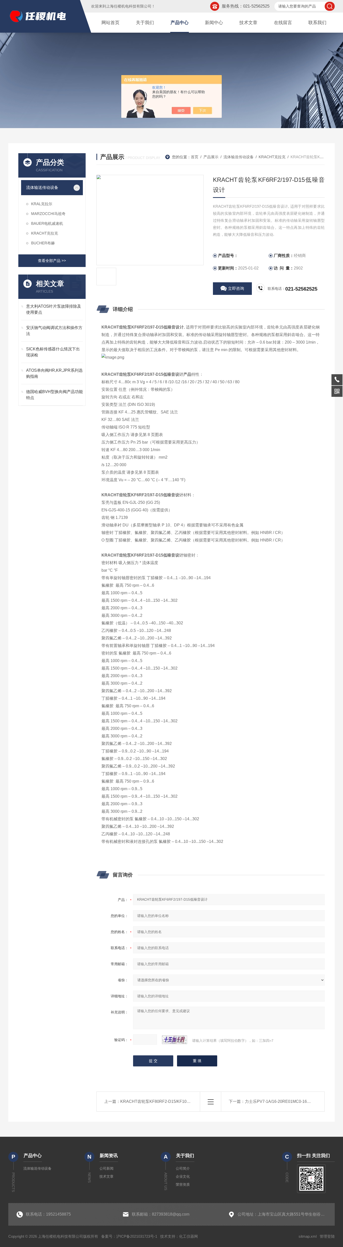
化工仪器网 (188, 1236)
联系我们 (317, 22)
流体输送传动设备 (42, 187)
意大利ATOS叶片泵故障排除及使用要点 (53, 309)
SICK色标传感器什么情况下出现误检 (53, 352)
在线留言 (283, 22)
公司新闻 (106, 1168)
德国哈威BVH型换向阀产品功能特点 (54, 395)
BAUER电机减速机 (47, 223)
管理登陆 (327, 1236)
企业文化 (183, 1176)
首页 (194, 157)
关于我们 (145, 22)
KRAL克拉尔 (41, 204)
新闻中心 (214, 22)
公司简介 (183, 1168)
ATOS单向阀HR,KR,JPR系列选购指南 (54, 373)
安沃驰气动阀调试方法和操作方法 (54, 331)
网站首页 (110, 22)
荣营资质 (183, 1184)
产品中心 (179, 22)
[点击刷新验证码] (174, 1040)
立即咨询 (236, 288)
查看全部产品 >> (52, 260)
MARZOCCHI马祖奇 (48, 213)
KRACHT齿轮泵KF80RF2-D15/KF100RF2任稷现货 (166, 1101)
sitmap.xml (308, 1236)
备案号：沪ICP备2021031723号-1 (129, 1236)
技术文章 (248, 22)
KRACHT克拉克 (44, 233)
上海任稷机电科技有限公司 (128, 6)
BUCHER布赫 (43, 243)
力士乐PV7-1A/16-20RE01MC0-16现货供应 (284, 1101)
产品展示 (210, 157)
